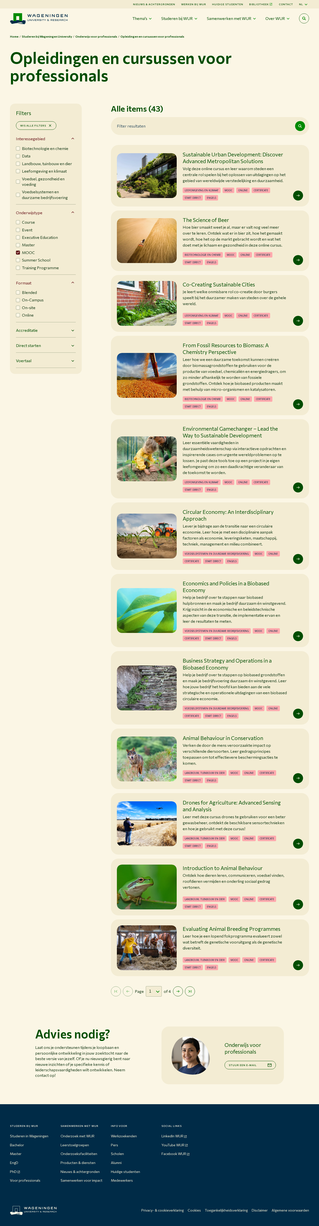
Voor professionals (25, 1180)
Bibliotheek (259, 4)
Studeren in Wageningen (29, 1136)
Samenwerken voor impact (81, 1180)
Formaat (23, 282)
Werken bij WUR (193, 4)
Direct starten (28, 345)
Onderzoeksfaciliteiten (79, 1154)
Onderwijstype (29, 212)
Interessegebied (30, 138)
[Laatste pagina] (190, 991)
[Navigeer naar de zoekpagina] (304, 18)
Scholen (117, 1154)
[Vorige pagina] (128, 991)
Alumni (116, 1162)
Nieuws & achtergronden (80, 1171)
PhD (13, 1171)
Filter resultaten (131, 126)
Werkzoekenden (124, 1136)
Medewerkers (122, 1180)
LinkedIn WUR (172, 1136)
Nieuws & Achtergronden (154, 4)
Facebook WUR (173, 1154)
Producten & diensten (78, 1162)
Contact (286, 4)
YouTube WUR (172, 1145)
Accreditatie (27, 330)
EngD (14, 1162)
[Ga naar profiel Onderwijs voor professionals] (190, 1055)
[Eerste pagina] (116, 991)
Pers (114, 1145)
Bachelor (17, 1145)
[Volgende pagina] (178, 991)
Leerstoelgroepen (75, 1145)
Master (15, 1154)
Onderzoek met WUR (77, 1136)
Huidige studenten (227, 4)
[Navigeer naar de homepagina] (39, 18)
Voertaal (23, 360)
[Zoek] (300, 126)
